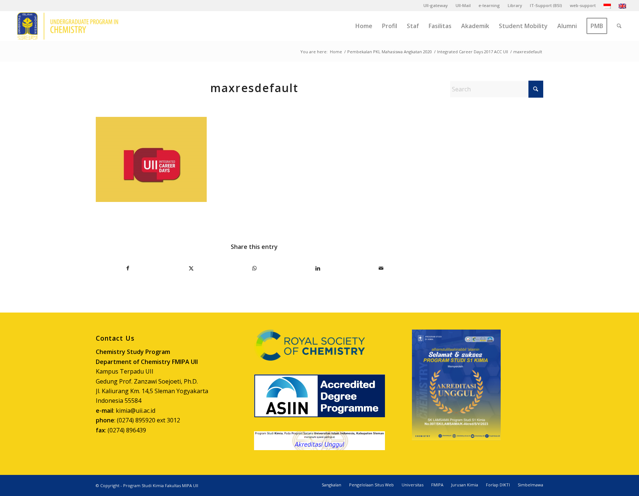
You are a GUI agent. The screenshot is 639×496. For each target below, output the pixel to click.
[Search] (619, 26)
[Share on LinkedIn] (317, 268)
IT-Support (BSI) (546, 5)
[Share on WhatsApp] (254, 268)
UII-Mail (463, 5)
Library (515, 5)
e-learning (489, 5)
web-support (583, 5)
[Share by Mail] (380, 268)
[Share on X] (191, 268)
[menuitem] (436, 5)
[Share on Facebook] (127, 268)
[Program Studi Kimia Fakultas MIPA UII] (67, 26)
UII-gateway (435, 5)
